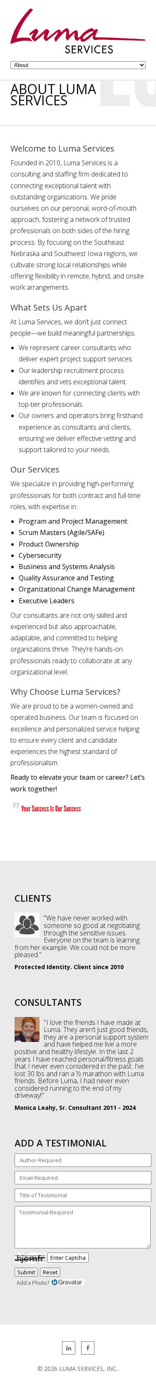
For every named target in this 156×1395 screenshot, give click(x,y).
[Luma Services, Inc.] (78, 51)
